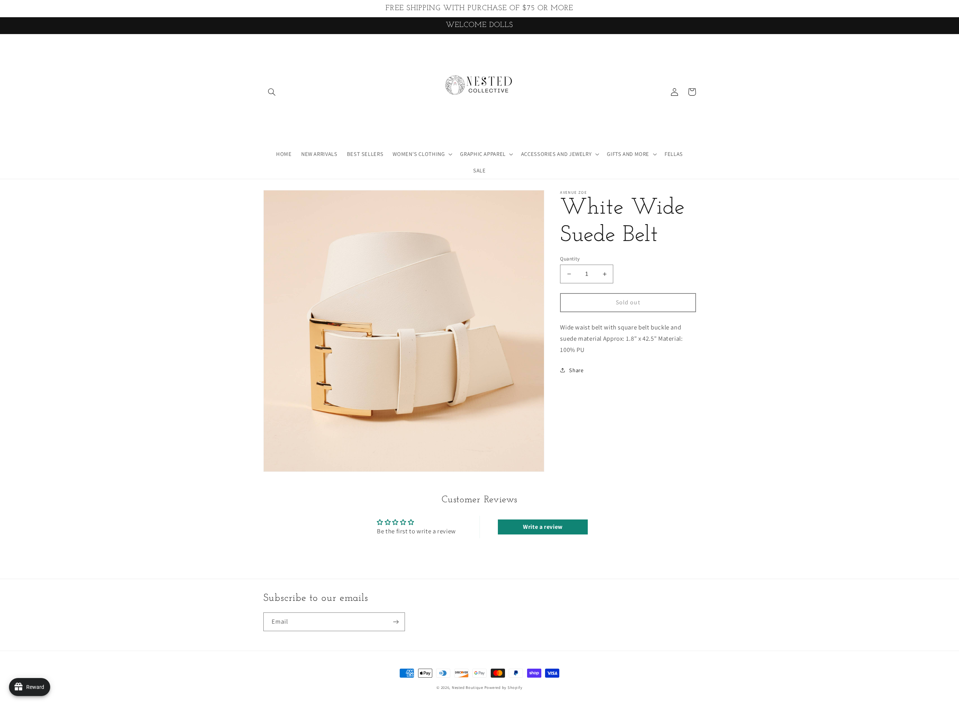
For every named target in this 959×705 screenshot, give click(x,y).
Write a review (543, 527)
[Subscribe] (395, 621)
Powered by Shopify (503, 687)
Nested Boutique (468, 687)
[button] (272, 91)
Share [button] (576, 370)
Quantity (570, 258)
